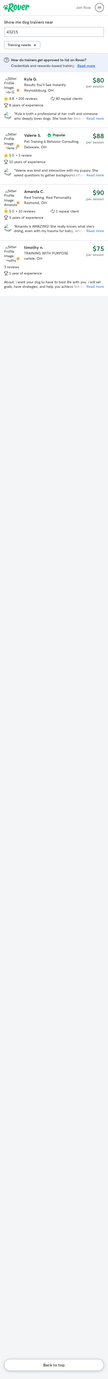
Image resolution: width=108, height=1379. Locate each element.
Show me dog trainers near (28, 22)
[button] (99, 7)
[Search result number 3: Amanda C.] (54, 212)
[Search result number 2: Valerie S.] (54, 156)
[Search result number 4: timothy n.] (54, 268)
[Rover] (16, 7)
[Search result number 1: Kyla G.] (54, 100)
